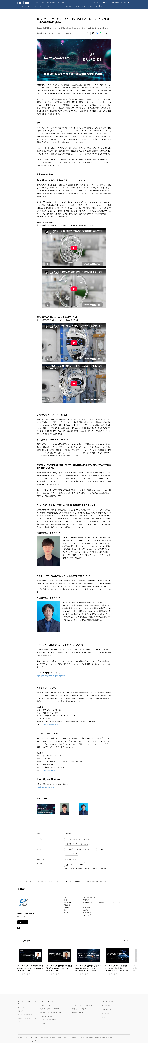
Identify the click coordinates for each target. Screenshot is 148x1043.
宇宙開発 (69, 849)
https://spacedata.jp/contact (45, 787)
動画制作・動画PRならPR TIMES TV (50, 1009)
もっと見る (127, 941)
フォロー (23, 922)
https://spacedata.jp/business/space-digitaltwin (51, 676)
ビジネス (89, 6)
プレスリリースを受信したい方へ (27, 1014)
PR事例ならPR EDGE (77, 1012)
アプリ (42, 6)
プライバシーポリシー (31, 1037)
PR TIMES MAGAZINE (46, 1016)
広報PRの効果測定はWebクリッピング (50, 1020)
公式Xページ (105, 1013)
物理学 (101, 849)
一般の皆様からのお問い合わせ (103, 1037)
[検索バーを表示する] (129, 2)
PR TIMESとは (21, 1007)
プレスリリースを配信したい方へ (27, 1018)
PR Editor (43, 1023)
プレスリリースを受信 (101, 3)
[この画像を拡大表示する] (46, 809)
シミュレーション (72, 854)
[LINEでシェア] (100, 33)
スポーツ (103, 6)
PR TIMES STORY (45, 1005)
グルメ (96, 6)
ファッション (68, 6)
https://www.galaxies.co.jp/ (51, 724)
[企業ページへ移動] (23, 903)
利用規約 (52, 1037)
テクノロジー (26, 6)
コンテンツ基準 (43, 1037)
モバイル (35, 6)
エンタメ (49, 6)
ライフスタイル (80, 6)
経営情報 (69, 833)
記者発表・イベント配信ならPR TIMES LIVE (52, 1012)
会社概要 (20, 1037)
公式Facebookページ (107, 1005)
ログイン (123, 3)
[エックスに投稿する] (93, 33)
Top (18, 6)
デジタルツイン (90, 849)
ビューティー (58, 6)
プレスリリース (30, 881)
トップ (20, 881)
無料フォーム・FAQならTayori (80, 1009)
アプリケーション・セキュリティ (77, 844)
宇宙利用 (78, 849)
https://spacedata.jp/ (70, 859)
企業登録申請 (114, 3)
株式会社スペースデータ (45, 881)
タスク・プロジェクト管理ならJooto (82, 1005)
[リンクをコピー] (109, 33)
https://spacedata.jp (49, 770)
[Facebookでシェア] (96, 33)
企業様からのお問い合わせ (85, 1037)
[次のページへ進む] (136, 955)
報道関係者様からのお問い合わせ (66, 1037)
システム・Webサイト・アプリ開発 (78, 839)
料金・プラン (21, 1011)
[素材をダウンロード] (106, 33)
